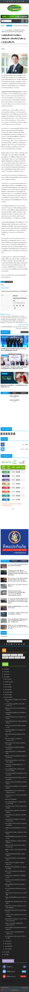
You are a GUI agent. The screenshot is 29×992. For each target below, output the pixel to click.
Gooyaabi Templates (23, 990)
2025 (5, 671)
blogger (5, 393)
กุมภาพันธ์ (7, 946)
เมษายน (7, 941)
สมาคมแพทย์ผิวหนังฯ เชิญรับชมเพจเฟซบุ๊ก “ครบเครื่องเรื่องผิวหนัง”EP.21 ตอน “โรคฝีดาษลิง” (18, 620)
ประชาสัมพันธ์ (2, 25)
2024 (5, 674)
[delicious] (23, 1)
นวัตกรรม (14, 654)
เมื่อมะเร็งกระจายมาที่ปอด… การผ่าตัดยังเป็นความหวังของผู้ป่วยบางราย (14, 386)
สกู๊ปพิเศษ (5, 657)
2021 (5, 954)
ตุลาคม (7, 684)
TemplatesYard (6, 990)
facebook (23, 393)
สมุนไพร (17, 657)
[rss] (16, 1)
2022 (5, 952)
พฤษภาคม (7, 697)
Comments (23, 561)
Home (2, 30)
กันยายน (7, 687)
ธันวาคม (7, 679)
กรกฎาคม (7, 692)
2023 (5, 677)
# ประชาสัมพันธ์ (8, 282)
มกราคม (7, 949)
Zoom (22, 657)
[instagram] (21, 1)
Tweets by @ (4, 636)
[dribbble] (14, 1)
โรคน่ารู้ (11, 657)
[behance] (19, 1)
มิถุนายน (7, 694)
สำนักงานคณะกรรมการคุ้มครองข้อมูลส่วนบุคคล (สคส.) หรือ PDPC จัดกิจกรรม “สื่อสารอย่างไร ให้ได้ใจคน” (18, 580)
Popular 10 (5, 561)
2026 (5, 669)
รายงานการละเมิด (7, 981)
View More (25, 332)
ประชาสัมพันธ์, (23, 46)
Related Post (5, 332)
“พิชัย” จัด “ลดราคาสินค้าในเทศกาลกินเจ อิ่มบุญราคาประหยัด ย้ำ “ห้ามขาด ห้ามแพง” (18, 627)
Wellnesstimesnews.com (15, 987)
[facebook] (5, 1)
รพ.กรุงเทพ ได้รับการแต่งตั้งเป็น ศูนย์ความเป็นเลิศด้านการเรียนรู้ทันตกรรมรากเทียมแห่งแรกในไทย (14, 367)
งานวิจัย (20, 654)
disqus (14, 393)
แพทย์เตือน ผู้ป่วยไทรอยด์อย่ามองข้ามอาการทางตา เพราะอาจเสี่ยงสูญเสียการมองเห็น (13, 349)
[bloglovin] (12, 1)
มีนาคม (7, 943)
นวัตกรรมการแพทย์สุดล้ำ (11, 799)
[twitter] (7, 1)
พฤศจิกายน (8, 681)
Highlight (14, 561)
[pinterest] (10, 1)
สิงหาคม (7, 689)
